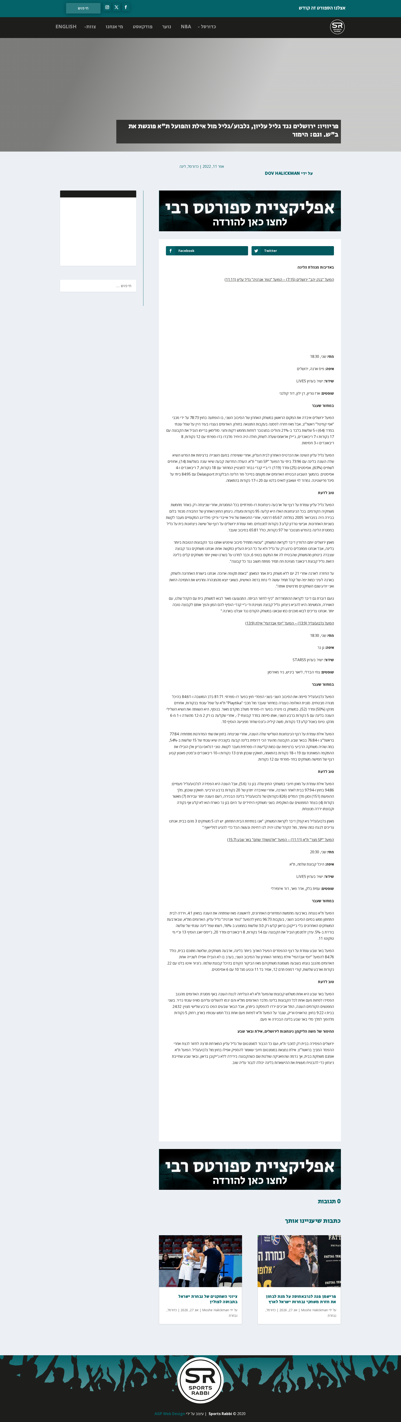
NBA (186, 27)
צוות (91, 27)
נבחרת (233, 1315)
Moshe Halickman (215, 1310)
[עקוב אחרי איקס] (116, 7)
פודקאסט (142, 27)
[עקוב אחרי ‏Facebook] (125, 7)
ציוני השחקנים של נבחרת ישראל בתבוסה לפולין (207, 1299)
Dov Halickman (282, 174)
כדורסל (208, 27)
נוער (166, 27)
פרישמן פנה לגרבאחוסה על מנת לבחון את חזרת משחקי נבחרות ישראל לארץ (301, 1299)
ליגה (182, 166)
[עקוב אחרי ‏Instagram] (107, 7)
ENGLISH (66, 27)
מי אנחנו (114, 27)
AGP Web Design (170, 1413)
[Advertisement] (103, 231)
